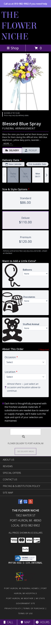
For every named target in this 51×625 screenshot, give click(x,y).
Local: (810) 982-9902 (25, 525)
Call (9, 622)
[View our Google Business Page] (25, 503)
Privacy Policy (13, 608)
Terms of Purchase (34, 608)
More (6, 143)
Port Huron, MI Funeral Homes (21, 588)
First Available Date (37, 164)
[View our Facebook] (20, 503)
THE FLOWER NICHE (19, 26)
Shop (15, 48)
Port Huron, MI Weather (19, 598)
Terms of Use (25, 613)
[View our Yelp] (30, 503)
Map (26, 622)
